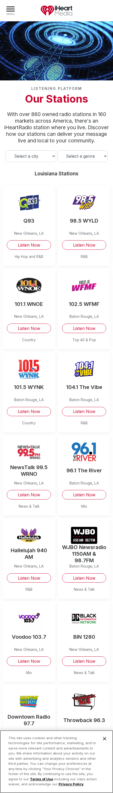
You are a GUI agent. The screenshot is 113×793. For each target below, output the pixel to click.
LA (41, 233)
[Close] (104, 738)
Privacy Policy (71, 784)
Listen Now (29, 245)
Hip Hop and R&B (29, 256)
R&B (84, 256)
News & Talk (29, 506)
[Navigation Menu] (10, 10)
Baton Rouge (80, 316)
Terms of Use (41, 779)
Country (29, 340)
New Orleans (25, 233)
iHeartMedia (56, 10)
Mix (84, 506)
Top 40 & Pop (84, 340)
